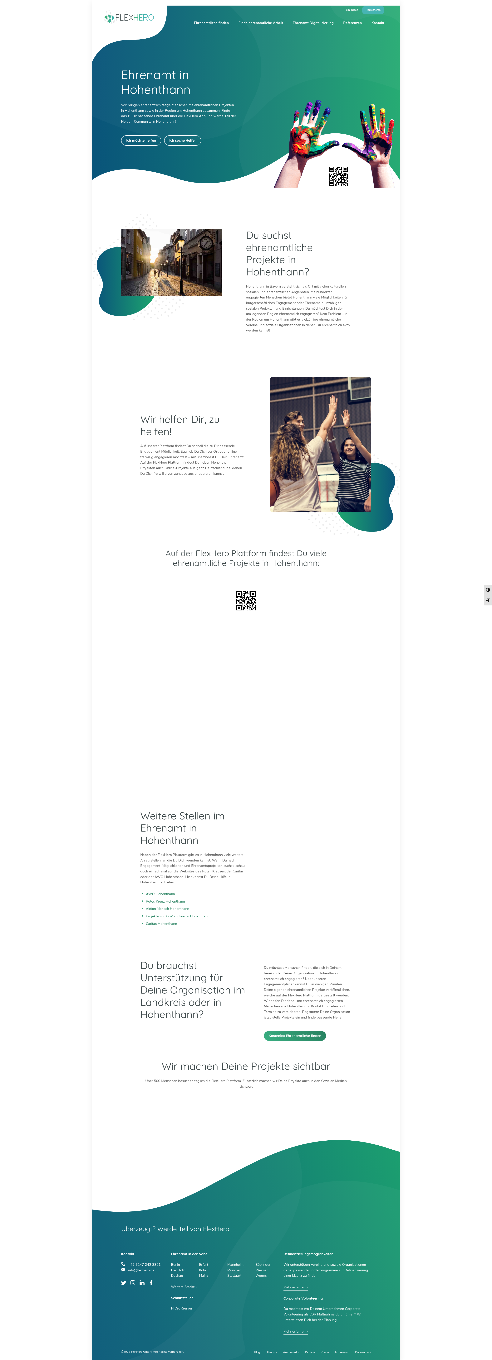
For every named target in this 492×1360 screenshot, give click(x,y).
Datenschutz (363, 1352)
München (234, 1270)
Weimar (261, 1270)
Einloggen (352, 10)
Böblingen (263, 1264)
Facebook (151, 1282)
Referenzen (352, 23)
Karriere (310, 1352)
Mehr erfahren (294, 1287)
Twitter (123, 1282)
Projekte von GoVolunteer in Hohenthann (177, 916)
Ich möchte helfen (141, 140)
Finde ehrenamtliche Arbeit (261, 23)
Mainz (203, 1275)
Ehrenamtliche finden (211, 23)
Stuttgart (234, 1275)
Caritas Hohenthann (161, 923)
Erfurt (203, 1264)
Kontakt (377, 23)
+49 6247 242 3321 (144, 1264)
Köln (202, 1270)
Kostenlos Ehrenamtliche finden (295, 1035)
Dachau (177, 1275)
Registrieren (373, 10)
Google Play (193, 578)
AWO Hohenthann (160, 894)
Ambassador (291, 1352)
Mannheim (235, 1264)
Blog (257, 1352)
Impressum (342, 1352)
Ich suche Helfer (182, 140)
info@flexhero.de (141, 1270)
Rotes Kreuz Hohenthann (165, 901)
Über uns (271, 1352)
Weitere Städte (183, 1287)
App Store (299, 578)
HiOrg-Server (181, 1308)
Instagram (132, 1282)
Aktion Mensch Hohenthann (167, 908)
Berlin (175, 1264)
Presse (325, 1352)
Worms (261, 1275)
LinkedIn (142, 1282)
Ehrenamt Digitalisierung (313, 23)
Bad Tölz (178, 1270)
